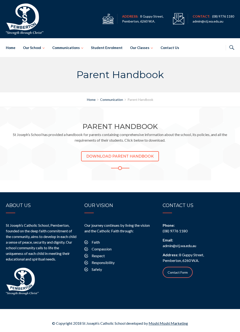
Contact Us (170, 47)
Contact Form (178, 272)
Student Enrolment (107, 47)
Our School (32, 47)
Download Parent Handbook (120, 156)
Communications (66, 47)
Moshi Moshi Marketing (168, 323)
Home (10, 47)
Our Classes (139, 47)
